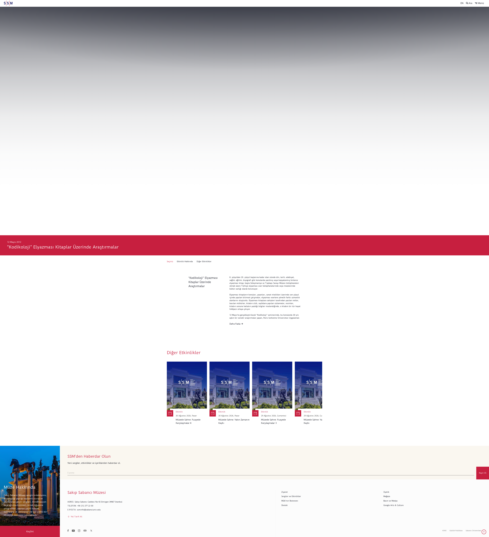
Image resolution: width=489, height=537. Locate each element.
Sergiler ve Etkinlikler (291, 496)
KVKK (444, 531)
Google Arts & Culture (393, 505)
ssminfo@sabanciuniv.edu (89, 510)
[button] (479, 3)
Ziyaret (284, 492)
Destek (284, 505)
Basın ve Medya (390, 501)
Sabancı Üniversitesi (473, 531)
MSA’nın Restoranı (289, 501)
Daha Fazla (234, 324)
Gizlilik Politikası (456, 531)
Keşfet (30, 531)
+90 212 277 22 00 (85, 506)
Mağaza (386, 496)
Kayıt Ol (482, 473)
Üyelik (386, 492)
